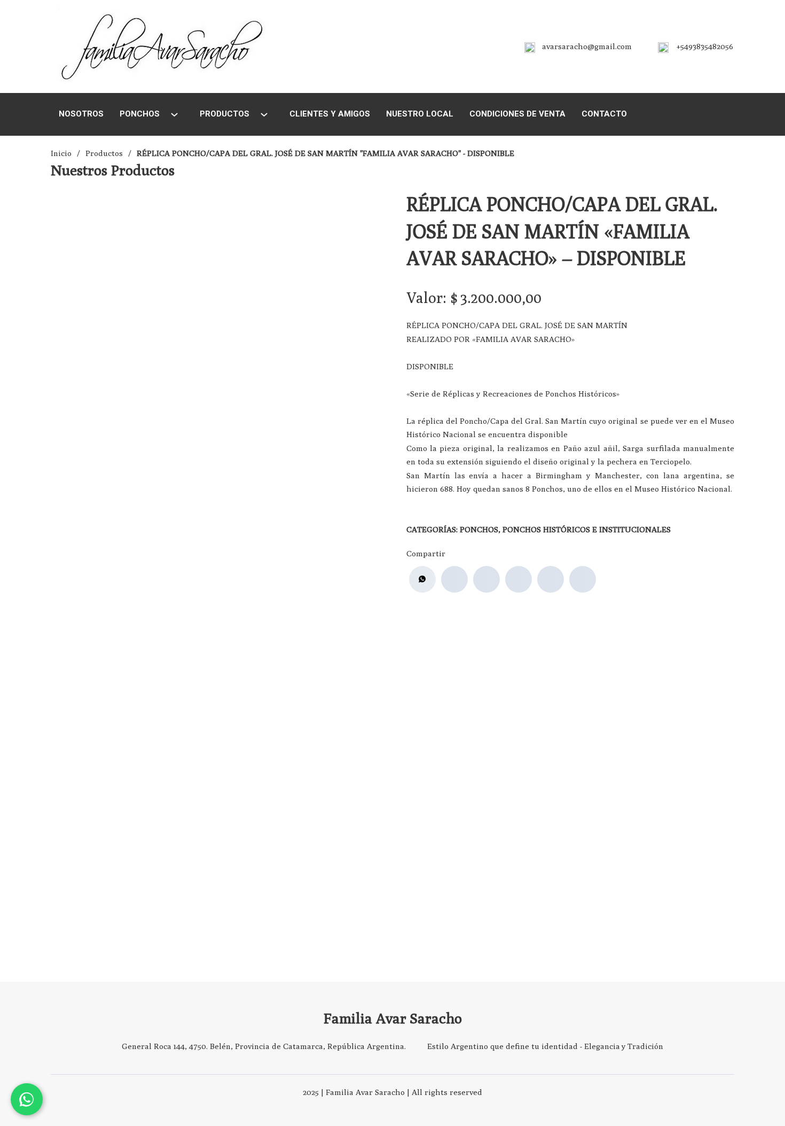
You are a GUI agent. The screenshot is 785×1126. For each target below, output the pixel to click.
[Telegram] (582, 579)
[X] (486, 579)
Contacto (604, 114)
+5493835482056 (705, 46)
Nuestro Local (419, 114)
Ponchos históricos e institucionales (587, 529)
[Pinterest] (550, 579)
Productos (224, 114)
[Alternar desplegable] (174, 115)
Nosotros (81, 114)
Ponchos (140, 114)
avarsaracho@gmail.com (587, 46)
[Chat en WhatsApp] (27, 1099)
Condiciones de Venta (517, 114)
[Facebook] (454, 579)
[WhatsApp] (422, 579)
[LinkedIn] (518, 579)
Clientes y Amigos (329, 114)
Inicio (61, 153)
